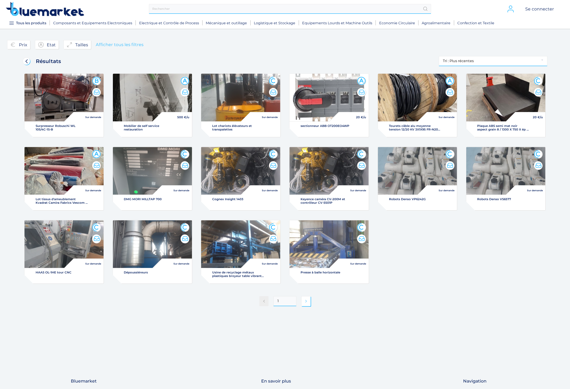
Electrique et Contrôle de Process (169, 23)
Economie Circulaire (397, 23)
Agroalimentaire (436, 23)
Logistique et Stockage (274, 23)
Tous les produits (31, 23)
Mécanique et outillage (226, 23)
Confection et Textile (475, 23)
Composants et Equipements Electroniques (92, 23)
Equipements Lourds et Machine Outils (337, 23)
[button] (493, 61)
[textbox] (290, 9)
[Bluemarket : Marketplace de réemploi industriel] (45, 9)
